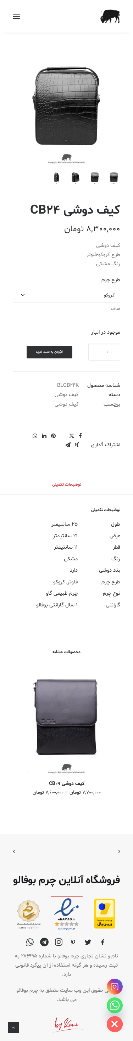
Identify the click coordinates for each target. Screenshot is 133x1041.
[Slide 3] (75, 178)
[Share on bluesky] (25, 434)
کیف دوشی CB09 (66, 783)
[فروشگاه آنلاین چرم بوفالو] (110, 16)
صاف (115, 309)
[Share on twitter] (71, 436)
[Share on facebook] (80, 436)
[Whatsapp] (115, 1005)
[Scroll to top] (13, 1027)
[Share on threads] (62, 434)
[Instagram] (115, 987)
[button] (16, 16)
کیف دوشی (67, 394)
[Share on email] (67, 445)
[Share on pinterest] (53, 436)
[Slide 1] (113, 178)
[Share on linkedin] (44, 436)
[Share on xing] (77, 445)
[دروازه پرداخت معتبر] (104, 927)
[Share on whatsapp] (35, 436)
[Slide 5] (37, 178)
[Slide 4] (56, 178)
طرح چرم (110, 280)
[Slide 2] (94, 178)
